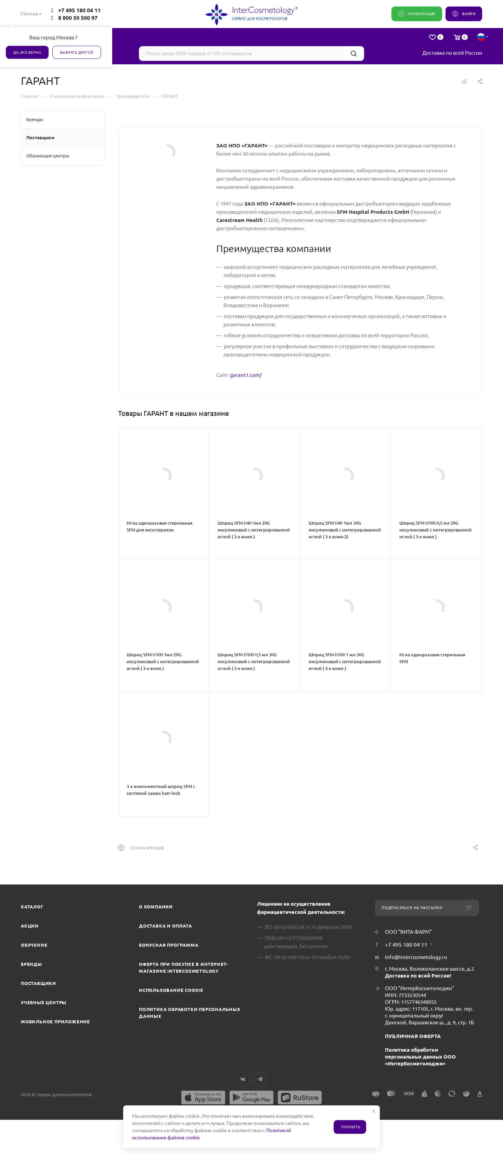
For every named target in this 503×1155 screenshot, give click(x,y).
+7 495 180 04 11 (79, 10)
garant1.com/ (246, 375)
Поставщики (38, 983)
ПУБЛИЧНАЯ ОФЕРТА (413, 1036)
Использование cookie (171, 990)
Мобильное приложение (55, 1021)
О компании (156, 906)
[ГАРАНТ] (167, 152)
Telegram (260, 1079)
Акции (30, 925)
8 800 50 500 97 (78, 18)
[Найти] (353, 53)
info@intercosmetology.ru (416, 957)
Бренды (31, 964)
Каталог (32, 906)
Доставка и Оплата (165, 925)
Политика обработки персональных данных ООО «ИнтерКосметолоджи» (420, 1056)
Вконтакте (242, 1079)
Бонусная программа (168, 945)
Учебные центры (43, 1002)
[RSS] (464, 81)
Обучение (34, 945)
